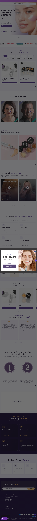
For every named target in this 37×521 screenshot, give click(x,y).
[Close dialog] (35, 251)
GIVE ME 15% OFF (9, 266)
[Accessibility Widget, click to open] (36, 261)
